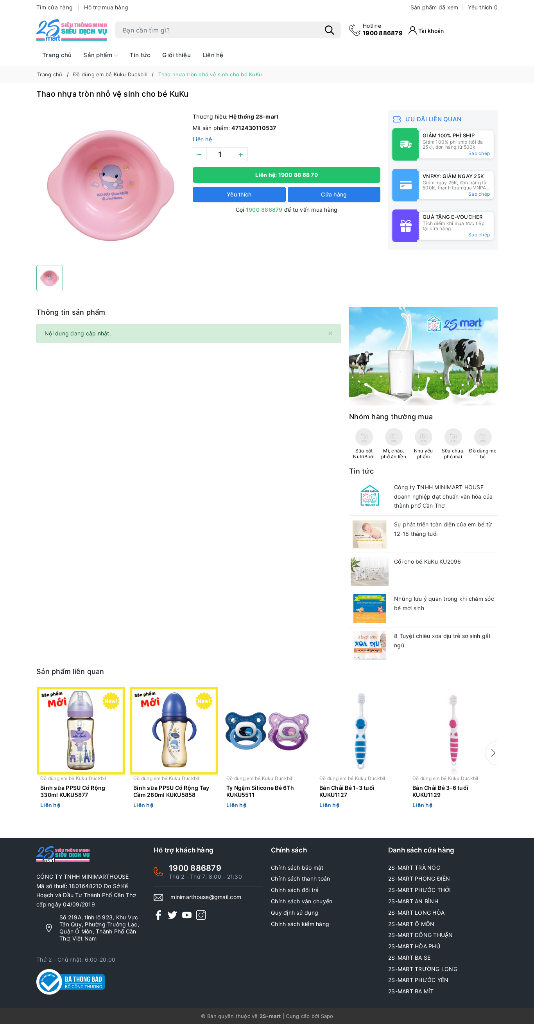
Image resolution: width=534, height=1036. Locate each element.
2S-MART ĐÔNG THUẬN (420, 934)
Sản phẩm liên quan (70, 671)
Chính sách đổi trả (295, 889)
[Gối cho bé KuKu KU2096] (369, 571)
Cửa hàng (334, 194)
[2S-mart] (423, 355)
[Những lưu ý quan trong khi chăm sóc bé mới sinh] (369, 608)
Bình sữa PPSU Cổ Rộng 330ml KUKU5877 (72, 791)
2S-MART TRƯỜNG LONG (422, 969)
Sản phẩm (98, 55)
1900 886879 (383, 29)
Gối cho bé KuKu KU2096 (427, 561)
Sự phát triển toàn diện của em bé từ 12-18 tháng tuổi (443, 529)
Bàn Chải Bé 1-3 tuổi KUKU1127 (347, 791)
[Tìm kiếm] (329, 30)
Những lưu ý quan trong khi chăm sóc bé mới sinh (444, 603)
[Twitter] (172, 915)
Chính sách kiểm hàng (300, 924)
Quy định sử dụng (294, 912)
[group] (110, 185)
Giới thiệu (176, 55)
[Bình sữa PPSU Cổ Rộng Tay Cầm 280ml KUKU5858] (174, 731)
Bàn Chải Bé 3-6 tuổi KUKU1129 (440, 791)
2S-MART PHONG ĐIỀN (419, 878)
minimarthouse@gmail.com (205, 897)
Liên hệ (213, 55)
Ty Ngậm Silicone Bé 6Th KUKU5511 (260, 791)
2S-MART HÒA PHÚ (414, 946)
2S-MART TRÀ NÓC (414, 867)
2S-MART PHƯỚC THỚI (419, 889)
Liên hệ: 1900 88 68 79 (286, 174)
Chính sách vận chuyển (301, 901)
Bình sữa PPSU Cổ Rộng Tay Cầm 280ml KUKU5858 (171, 791)
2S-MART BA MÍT (411, 991)
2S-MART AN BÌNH (413, 901)
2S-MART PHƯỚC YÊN (418, 980)
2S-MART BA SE (409, 957)
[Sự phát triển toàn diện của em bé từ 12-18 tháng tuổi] (369, 534)
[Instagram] (201, 915)
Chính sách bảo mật (297, 867)
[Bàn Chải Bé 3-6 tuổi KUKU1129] (453, 731)
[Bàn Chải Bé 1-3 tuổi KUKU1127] (360, 731)
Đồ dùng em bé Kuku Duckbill (74, 778)
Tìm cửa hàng (54, 7)
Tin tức (140, 55)
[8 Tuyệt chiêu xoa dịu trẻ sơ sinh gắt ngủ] (369, 645)
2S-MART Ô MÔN (411, 924)
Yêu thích (483, 7)
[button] (492, 753)
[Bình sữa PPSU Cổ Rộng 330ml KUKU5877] (80, 731)
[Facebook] (158, 915)
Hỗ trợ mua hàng (106, 7)
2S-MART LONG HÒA (416, 912)
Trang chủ (57, 55)
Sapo (327, 1016)
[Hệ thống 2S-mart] (71, 30)
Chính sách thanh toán (300, 878)
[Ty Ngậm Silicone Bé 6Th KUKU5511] (267, 731)
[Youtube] (187, 915)
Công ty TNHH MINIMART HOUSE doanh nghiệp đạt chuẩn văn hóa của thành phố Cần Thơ (443, 496)
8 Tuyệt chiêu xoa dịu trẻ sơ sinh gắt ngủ (442, 640)
